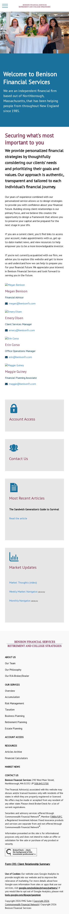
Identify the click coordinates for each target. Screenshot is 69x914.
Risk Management (14, 703)
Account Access (22, 419)
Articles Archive (13, 751)
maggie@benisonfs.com (22, 383)
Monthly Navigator (19, 600)
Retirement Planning (16, 722)
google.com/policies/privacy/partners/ (38, 887)
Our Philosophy (13, 669)
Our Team (10, 663)
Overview (10, 690)
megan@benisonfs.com (22, 303)
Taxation (10, 709)
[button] (10, 657)
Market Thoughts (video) (23, 582)
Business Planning (14, 715)
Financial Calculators (16, 758)
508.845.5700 (41, 783)
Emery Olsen (14, 318)
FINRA (53, 816)
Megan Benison (16, 291)
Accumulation (12, 697)
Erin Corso (12, 345)
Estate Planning (13, 728)
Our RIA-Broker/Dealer (17, 675)
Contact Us (18, 458)
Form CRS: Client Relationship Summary (27, 864)
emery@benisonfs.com (22, 330)
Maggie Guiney (15, 371)
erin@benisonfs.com (20, 357)
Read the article (18, 518)
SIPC (59, 816)
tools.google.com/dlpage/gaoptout (23, 894)
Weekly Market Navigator (23, 591)
